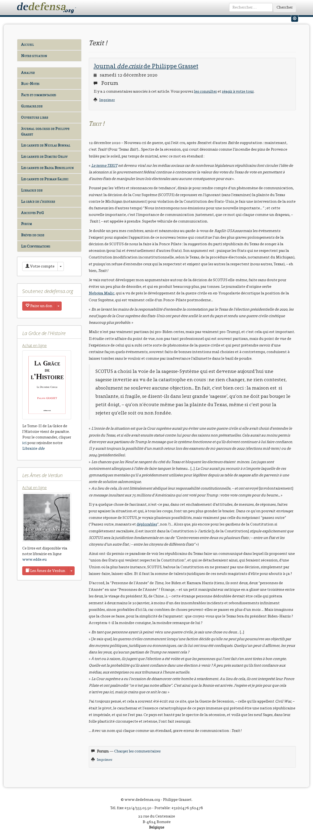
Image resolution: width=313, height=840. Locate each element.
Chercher (285, 7)
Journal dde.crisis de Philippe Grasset (45, 131)
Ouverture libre (34, 117)
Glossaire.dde (32, 106)
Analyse (28, 72)
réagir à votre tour (238, 91)
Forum (26, 224)
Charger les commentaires (137, 751)
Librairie (33, 448)
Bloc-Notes (30, 83)
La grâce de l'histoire (38, 201)
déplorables (147, 524)
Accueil (27, 44)
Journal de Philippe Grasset (146, 66)
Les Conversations (35, 246)
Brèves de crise (32, 235)
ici (24, 443)
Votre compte (42, 266)
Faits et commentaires (38, 95)
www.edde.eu (34, 559)
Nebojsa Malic (101, 293)
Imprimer (107, 100)
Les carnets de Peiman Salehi (44, 179)
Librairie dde (32, 190)
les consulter (205, 91)
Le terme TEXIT (104, 165)
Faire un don (40, 306)
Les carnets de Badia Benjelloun (47, 168)
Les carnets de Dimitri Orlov (44, 156)
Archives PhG (32, 213)
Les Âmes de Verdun (47, 571)
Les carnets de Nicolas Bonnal (45, 145)
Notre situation (34, 56)
